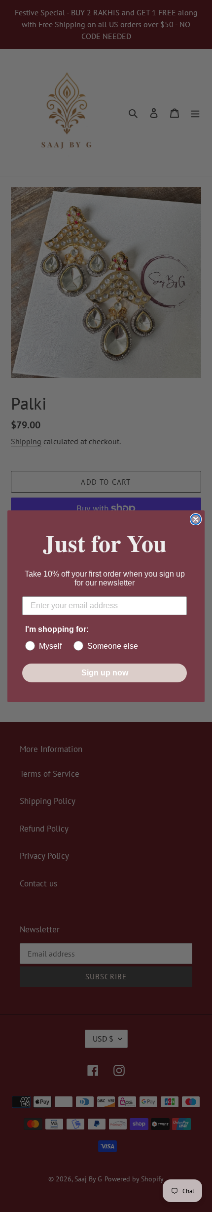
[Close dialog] (196, 519)
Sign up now (104, 673)
